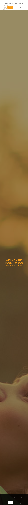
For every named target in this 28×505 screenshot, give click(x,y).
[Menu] (24, 7)
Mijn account (14, 1)
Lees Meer (17, 502)
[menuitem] (20, 7)
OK (10, 502)
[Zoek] (19, 7)
